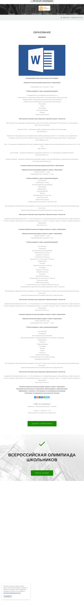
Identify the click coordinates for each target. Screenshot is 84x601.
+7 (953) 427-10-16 (45, 411)
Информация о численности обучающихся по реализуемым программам (42, 391)
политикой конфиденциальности (12, 593)
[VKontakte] (35, 397)
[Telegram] (49, 397)
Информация (37, 14)
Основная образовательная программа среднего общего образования (42, 386)
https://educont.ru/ (42, 225)
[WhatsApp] (44, 397)
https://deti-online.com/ (42, 155)
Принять (7, 596)
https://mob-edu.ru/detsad (42, 125)
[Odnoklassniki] (37, 397)
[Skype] (47, 397)
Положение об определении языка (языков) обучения (42, 393)
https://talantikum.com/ (42, 140)
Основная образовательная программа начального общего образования (42, 229)
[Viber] (42, 397)
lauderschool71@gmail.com (48, 413)
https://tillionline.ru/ (42, 131)
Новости (49, 14)
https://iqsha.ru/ (42, 148)
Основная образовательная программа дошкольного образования (42, 165)
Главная (11, 14)
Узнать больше (42, 473)
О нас (24, 14)
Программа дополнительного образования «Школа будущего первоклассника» (42, 389)
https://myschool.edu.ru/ (42, 310)
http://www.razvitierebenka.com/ (42, 161)
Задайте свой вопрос (42, 423)
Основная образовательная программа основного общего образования (42, 314)
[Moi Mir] (40, 397)
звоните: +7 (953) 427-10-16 (72, 17)
